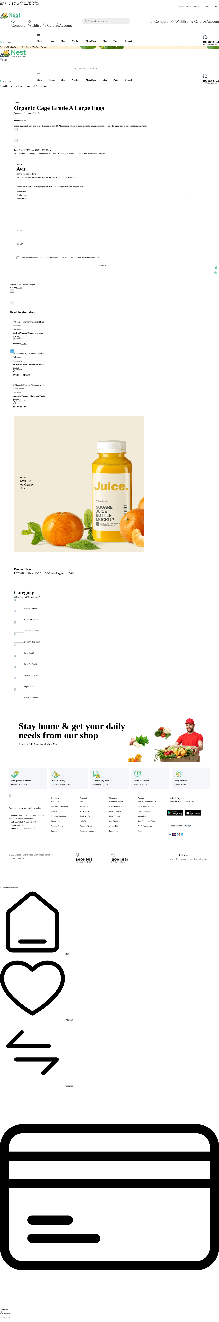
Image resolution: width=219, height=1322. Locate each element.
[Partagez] (6, 1317)
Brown (84, 153)
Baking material (12, 86)
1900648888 (119, 859)
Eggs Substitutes (144, 811)
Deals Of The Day (59, 153)
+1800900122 (197, 6)
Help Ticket (84, 821)
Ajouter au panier (26, 145)
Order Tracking (33, 2)
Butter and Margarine (146, 806)
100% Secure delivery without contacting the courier (20, 4)
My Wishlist (84, 811)
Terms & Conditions (59, 816)
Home (67, 954)
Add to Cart (20, 307)
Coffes (29, 573)
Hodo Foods (93, 153)
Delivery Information (59, 806)
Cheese (140, 831)
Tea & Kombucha (145, 826)
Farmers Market (17, 361)
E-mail (19, 244)
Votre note (21, 192)
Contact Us (55, 821)
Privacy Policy (56, 811)
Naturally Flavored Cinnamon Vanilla (29, 396)
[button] (178, 343)
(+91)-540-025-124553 (26, 822)
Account (6, 1314)
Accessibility (114, 826)
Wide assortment (142, 780)
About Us (3, 2)
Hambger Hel (21, 401)
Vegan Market (17, 329)
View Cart (84, 806)
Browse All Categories (16, 38)
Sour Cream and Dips (146, 821)
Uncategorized (17, 325)
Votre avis (21, 198)
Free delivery (58, 780)
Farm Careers (114, 816)
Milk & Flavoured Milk (147, 801)
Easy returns (181, 780)
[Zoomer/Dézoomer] (1, 1317)
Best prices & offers (21, 780)
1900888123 (211, 42)
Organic (102, 153)
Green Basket (17, 393)
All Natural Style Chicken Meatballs (28, 365)
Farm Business (115, 811)
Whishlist (69, 1020)
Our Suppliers (114, 821)
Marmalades (142, 816)
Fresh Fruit (71, 153)
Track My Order (86, 816)
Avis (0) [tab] (19, 164)
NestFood (19, 338)
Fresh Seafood (17, 357)
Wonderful (20, 369)
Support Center (57, 826)
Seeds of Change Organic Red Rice (28, 333)
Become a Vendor (116, 801)
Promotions (113, 831)
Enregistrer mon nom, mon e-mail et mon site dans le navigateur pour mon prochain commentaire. (61, 258)
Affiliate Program (116, 806)
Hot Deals (7, 43)
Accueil (3, 86)
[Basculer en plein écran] (4, 1317)
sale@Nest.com (22, 825)
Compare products (87, 831)
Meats (54, 573)
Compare (69, 1086)
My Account (13, 2)
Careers (54, 831)
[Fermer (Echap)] (9, 1317)
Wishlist (23, 2)
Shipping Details (86, 826)
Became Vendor (5, 23)
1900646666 (84, 859)
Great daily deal (101, 780)
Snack (71, 573)
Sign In (83, 801)
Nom (19, 230)
